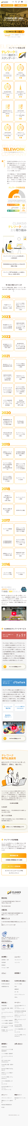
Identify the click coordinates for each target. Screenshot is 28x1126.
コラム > (4, 973)
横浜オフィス (6, 918)
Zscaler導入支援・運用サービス (7, 1009)
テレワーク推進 (18, 983)
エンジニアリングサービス (7, 1013)
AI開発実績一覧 (5, 986)
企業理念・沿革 (5, 959)
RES (13, 34)
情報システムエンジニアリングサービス (20, 1021)
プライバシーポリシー (6, 940)
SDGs (19, 36)
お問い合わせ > (19, 1043)
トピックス (17, 962)
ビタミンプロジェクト (12, 36)
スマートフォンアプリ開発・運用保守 (7, 1026)
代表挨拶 (4, 962)
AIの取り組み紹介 (6, 983)
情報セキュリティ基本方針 (7, 1101)
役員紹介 (4, 965)
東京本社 (4, 898)
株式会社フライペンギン (20, 1097)
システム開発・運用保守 (7, 1023)
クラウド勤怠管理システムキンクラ (20, 1031)
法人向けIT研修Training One (18, 1025)
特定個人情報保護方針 (7, 1104)
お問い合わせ (20, 5)
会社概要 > (4, 956)
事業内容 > (4, 1002)
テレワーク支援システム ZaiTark (7, 1077)
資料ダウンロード (7, 5)
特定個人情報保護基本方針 (7, 941)
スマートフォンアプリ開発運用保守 (7, 1050)
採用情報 (17, 973)
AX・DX (21, 34)
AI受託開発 (4, 1005)
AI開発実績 (4, 1046)
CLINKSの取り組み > (20, 980)
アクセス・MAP (5, 967)
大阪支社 (4, 910)
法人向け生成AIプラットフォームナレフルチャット (20, 1007)
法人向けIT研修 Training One (7, 1069)
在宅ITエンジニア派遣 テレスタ (7, 1073)
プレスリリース (18, 959)
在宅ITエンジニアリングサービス (20, 1016)
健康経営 (17, 34)
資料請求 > (4, 1043)
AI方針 (3, 1107)
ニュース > (17, 956)
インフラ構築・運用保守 (7, 1020)
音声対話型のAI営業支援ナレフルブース (20, 1012)
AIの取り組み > (6, 980)
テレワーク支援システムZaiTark (20, 1035)
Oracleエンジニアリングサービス (7, 1017)
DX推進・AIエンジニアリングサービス (7, 1031)
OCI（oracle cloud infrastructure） (6, 1061)
